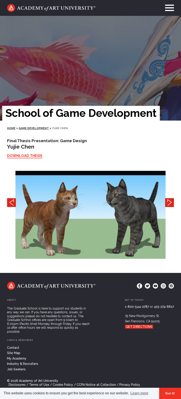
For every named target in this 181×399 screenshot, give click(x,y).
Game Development (34, 128)
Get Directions (139, 326)
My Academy (16, 358)
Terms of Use (39, 384)
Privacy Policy (129, 384)
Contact (13, 347)
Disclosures (17, 384)
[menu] (168, 8)
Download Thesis (24, 156)
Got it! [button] (170, 393)
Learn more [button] (139, 393)
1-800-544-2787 (137, 306)
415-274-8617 (164, 306)
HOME (11, 128)
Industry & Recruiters (22, 363)
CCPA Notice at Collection (96, 384)
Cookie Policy (63, 384)
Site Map (13, 353)
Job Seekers (16, 369)
